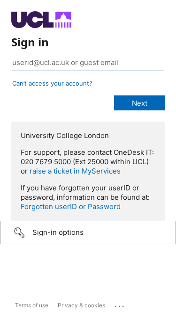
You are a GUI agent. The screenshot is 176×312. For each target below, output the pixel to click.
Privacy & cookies (81, 305)
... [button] (120, 304)
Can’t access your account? (52, 83)
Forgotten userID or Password (71, 206)
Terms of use (31, 305)
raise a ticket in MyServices (75, 171)
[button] (88, 232)
